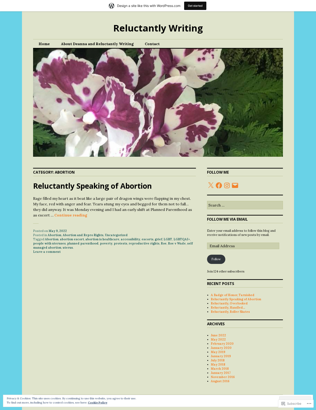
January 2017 (221, 373)
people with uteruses (49, 243)
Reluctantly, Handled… (228, 308)
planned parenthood (83, 243)
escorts (147, 239)
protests (120, 243)
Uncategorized (116, 235)
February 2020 (222, 344)
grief (158, 239)
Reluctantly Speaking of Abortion (92, 186)
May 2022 (218, 339)
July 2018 (218, 360)
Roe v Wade (177, 243)
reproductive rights (144, 243)
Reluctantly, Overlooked (229, 303)
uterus (68, 248)
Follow (216, 259)
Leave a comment (47, 252)
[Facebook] (219, 185)
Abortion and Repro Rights (83, 235)
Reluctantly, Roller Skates (230, 312)
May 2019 (218, 352)
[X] (210, 185)
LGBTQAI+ (181, 239)
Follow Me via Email (227, 219)
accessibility (130, 239)
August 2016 (220, 381)
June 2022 (218, 335)
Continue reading (70, 215)
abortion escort (72, 239)
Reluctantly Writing (158, 28)
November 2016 (223, 377)
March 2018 (220, 369)
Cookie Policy (97, 402)
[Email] (235, 185)
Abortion (54, 235)
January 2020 (221, 348)
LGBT (168, 239)
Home (44, 43)
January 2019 (221, 356)
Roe (164, 243)
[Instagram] (227, 185)
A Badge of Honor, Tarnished (232, 295)
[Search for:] (245, 205)
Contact (152, 43)
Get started (195, 5)
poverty (106, 243)
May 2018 (218, 364)
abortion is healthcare (102, 239)
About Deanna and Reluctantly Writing (97, 43)
